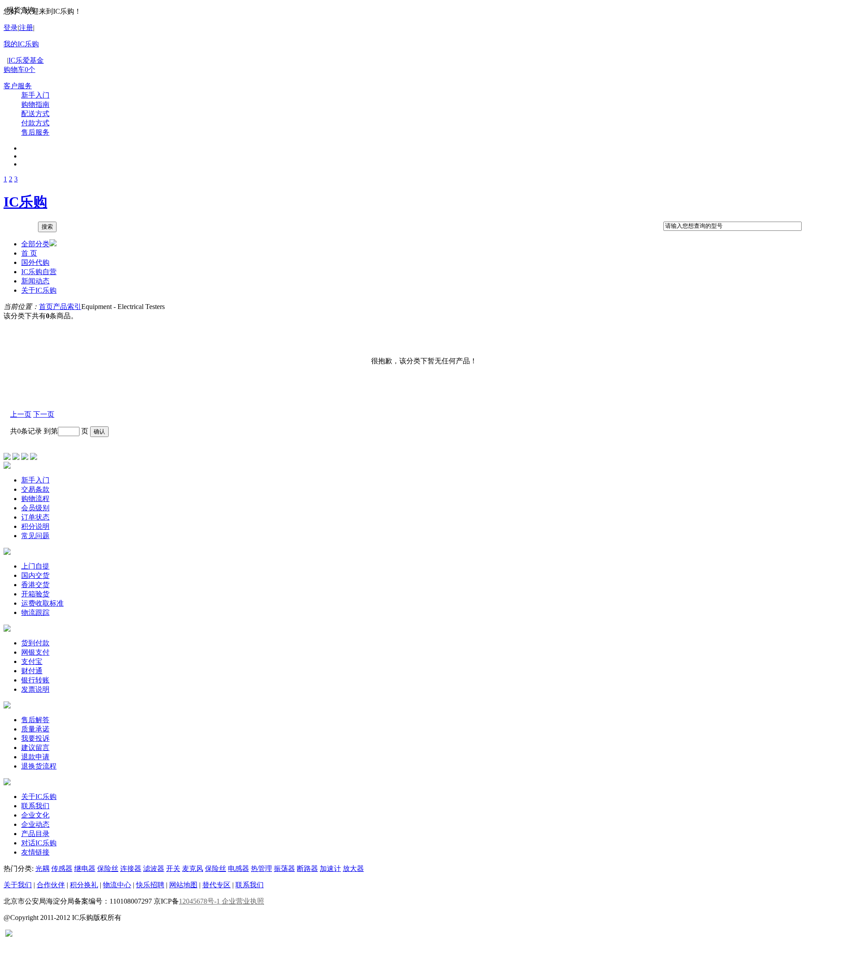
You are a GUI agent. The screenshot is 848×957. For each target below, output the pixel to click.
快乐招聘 (150, 885)
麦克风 (192, 868)
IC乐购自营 (39, 271)
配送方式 (35, 113)
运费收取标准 (42, 603)
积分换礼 (84, 885)
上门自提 (35, 566)
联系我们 (35, 806)
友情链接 (35, 852)
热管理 (261, 868)
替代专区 (216, 885)
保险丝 (107, 868)
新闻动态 (35, 281)
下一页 (43, 414)
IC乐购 (25, 202)
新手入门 (35, 95)
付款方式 (35, 123)
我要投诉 (35, 738)
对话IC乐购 (39, 843)
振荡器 (284, 868)
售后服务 (35, 132)
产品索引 (67, 306)
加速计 (330, 868)
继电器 (84, 868)
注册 (26, 27)
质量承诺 (35, 729)
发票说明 (35, 689)
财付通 (31, 670)
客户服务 (18, 86)
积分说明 (35, 526)
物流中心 (117, 885)
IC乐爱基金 (26, 60)
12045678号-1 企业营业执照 (221, 901)
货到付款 (35, 643)
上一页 (20, 414)
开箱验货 (35, 594)
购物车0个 (19, 69)
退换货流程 (39, 766)
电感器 (238, 868)
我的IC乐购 (21, 44)
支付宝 (31, 661)
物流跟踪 (35, 612)
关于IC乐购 (39, 290)
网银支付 (35, 652)
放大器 (353, 868)
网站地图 (183, 885)
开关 (173, 868)
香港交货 (35, 584)
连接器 (130, 868)
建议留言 (35, 747)
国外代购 (35, 262)
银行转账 (35, 680)
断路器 (307, 868)
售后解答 (35, 719)
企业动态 (35, 824)
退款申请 (35, 757)
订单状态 (35, 517)
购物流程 (35, 498)
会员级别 (35, 508)
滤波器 (153, 868)
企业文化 (35, 815)
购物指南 (35, 104)
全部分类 (35, 244)
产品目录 (35, 833)
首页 (46, 306)
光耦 (42, 868)
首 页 (29, 253)
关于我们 (18, 885)
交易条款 (35, 489)
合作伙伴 (51, 885)
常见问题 (35, 535)
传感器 (61, 868)
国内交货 (35, 575)
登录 (11, 27)
